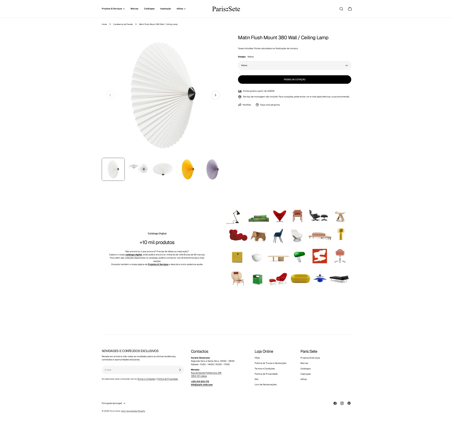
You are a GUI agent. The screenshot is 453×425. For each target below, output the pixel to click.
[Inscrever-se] (180, 370)
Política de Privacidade (266, 374)
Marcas (304, 363)
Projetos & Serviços (310, 357)
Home (104, 24)
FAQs (257, 357)
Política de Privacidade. (167, 379)
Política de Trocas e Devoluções (270, 363)
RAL (257, 379)
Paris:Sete (115, 411)
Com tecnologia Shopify (133, 411)
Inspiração (305, 374)
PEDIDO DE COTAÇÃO (294, 79)
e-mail (313, 96)
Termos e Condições (146, 379)
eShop (303, 379)
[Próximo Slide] (215, 95)
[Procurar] (341, 8)
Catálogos (305, 368)
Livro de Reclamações (266, 384)
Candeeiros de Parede (123, 24)
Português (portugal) (112, 403)
